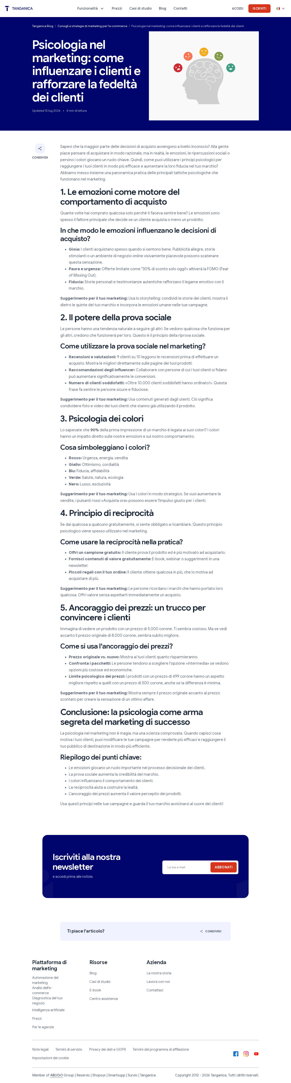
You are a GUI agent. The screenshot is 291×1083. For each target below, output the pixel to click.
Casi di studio (100, 982)
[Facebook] (235, 1053)
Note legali (40, 1049)
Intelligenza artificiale (48, 1010)
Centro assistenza (103, 999)
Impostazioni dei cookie (50, 1058)
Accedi (237, 8)
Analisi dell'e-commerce (42, 990)
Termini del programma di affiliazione (161, 1049)
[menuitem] (91, 8)
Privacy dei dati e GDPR (107, 1049)
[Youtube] (256, 1053)
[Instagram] (246, 1053)
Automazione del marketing (45, 980)
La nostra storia (159, 973)
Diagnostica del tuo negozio (47, 1000)
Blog (93, 973)
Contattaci (155, 990)
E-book (95, 990)
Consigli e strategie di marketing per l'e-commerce (92, 26)
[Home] (19, 8)
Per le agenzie (43, 1027)
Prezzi (37, 1019)
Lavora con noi (158, 982)
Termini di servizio (68, 1049)
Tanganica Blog (42, 26)
